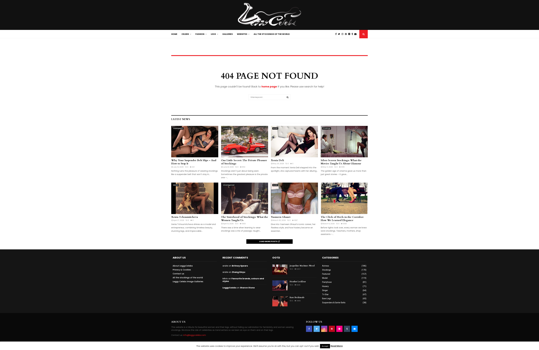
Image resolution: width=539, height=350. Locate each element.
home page (269, 86)
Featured (326, 274)
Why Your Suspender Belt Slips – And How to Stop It (193, 162)
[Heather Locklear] (279, 285)
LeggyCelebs (229, 287)
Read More (337, 346)
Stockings (227, 128)
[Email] (356, 34)
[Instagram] (343, 34)
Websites (242, 34)
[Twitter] (340, 34)
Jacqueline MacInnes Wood (302, 265)
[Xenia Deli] (294, 141)
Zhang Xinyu (238, 272)
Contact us (178, 273)
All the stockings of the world (272, 34)
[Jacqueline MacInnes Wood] (279, 270)
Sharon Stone (247, 287)
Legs (213, 34)
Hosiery (325, 286)
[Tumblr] (353, 34)
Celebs (185, 34)
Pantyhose (327, 282)
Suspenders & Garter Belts (333, 302)
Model (275, 128)
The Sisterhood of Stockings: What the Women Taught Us (244, 218)
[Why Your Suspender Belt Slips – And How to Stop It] (194, 141)
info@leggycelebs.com (194, 335)
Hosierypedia (178, 128)
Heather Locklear (298, 281)
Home (174, 34)
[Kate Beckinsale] (279, 301)
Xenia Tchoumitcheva (184, 217)
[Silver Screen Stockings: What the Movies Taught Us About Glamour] (344, 141)
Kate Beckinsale (297, 297)
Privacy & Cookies (182, 269)
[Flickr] (350, 34)
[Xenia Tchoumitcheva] (194, 198)
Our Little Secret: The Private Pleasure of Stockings (244, 162)
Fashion (199, 34)
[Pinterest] (346, 34)
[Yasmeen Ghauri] (294, 198)
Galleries (227, 34)
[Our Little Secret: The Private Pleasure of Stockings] (244, 141)
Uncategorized (228, 185)
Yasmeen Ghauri (280, 217)
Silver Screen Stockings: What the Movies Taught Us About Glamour (341, 162)
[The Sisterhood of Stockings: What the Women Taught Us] (244, 198)
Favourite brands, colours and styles (243, 280)
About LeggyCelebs (183, 266)
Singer (325, 290)
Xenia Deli (277, 160)
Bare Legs (326, 298)
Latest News (180, 119)
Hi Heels (325, 185)
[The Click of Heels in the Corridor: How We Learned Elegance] (344, 198)
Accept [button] (325, 346)
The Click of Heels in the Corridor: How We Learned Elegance (342, 218)
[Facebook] (336, 34)
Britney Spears (240, 265)
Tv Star (325, 294)
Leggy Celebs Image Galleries (188, 281)
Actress (325, 266)
